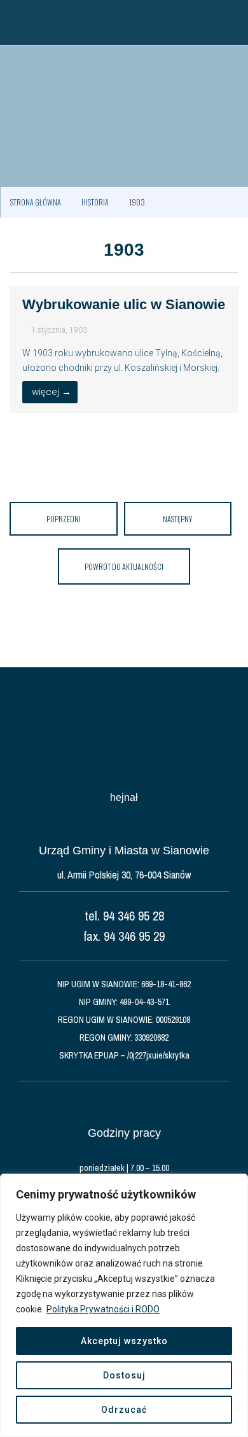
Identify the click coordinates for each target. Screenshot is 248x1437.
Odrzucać (124, 1410)
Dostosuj (124, 1375)
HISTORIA (95, 202)
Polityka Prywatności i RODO (103, 1309)
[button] (16, 22)
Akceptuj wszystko (124, 1341)
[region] (124, 1305)
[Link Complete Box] (124, 349)
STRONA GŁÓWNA (35, 202)
